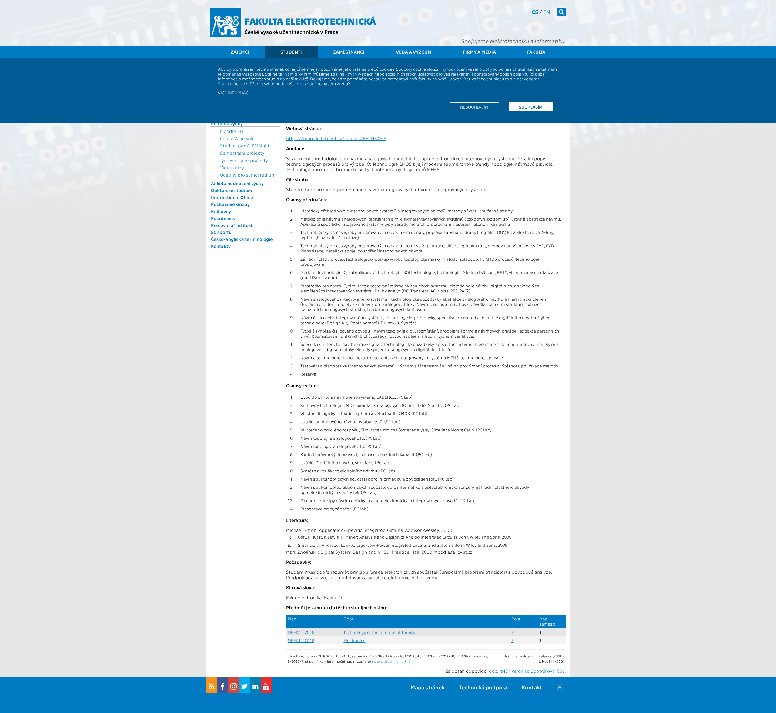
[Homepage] (225, 22)
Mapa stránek (427, 687)
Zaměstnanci (348, 52)
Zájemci (240, 52)
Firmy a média (479, 52)
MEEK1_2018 (301, 640)
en (546, 11)
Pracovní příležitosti (232, 225)
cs (535, 11)
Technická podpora (483, 687)
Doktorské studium (231, 190)
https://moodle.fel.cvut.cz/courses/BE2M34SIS (336, 138)
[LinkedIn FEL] (255, 685)
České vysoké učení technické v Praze (291, 32)
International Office (232, 197)
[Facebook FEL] (222, 685)
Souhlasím (531, 106)
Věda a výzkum (414, 52)
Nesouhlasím (474, 106)
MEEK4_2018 (301, 632)
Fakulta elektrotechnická (310, 20)
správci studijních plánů (391, 661)
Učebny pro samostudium (248, 174)
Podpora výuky (227, 123)
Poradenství (224, 218)
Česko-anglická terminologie (242, 239)
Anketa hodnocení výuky (237, 183)
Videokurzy (232, 167)
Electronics (354, 640)
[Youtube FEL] (266, 685)
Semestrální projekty (242, 153)
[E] (560, 687)
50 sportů (221, 232)
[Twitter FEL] (244, 685)
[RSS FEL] (211, 685)
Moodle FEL (232, 131)
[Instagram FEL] (233, 685)
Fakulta (536, 52)
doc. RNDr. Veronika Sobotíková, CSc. (527, 671)
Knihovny (221, 211)
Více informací (233, 92)
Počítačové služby (230, 204)
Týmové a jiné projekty (244, 160)
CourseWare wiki (237, 138)
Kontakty (221, 246)
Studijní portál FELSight (244, 145)
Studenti (291, 52)
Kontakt (532, 687)
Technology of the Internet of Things (379, 632)
